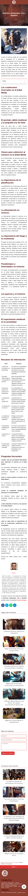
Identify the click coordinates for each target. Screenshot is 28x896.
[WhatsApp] (10, 605)
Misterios (7, 885)
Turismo (7, 887)
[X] (7, 605)
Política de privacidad (11, 892)
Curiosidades (4, 882)
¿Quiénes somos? (21, 892)
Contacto (3, 892)
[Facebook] (3, 605)
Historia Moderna (10, 883)
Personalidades (8, 886)
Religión (15, 886)
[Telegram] (14, 605)
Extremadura (11, 882)
